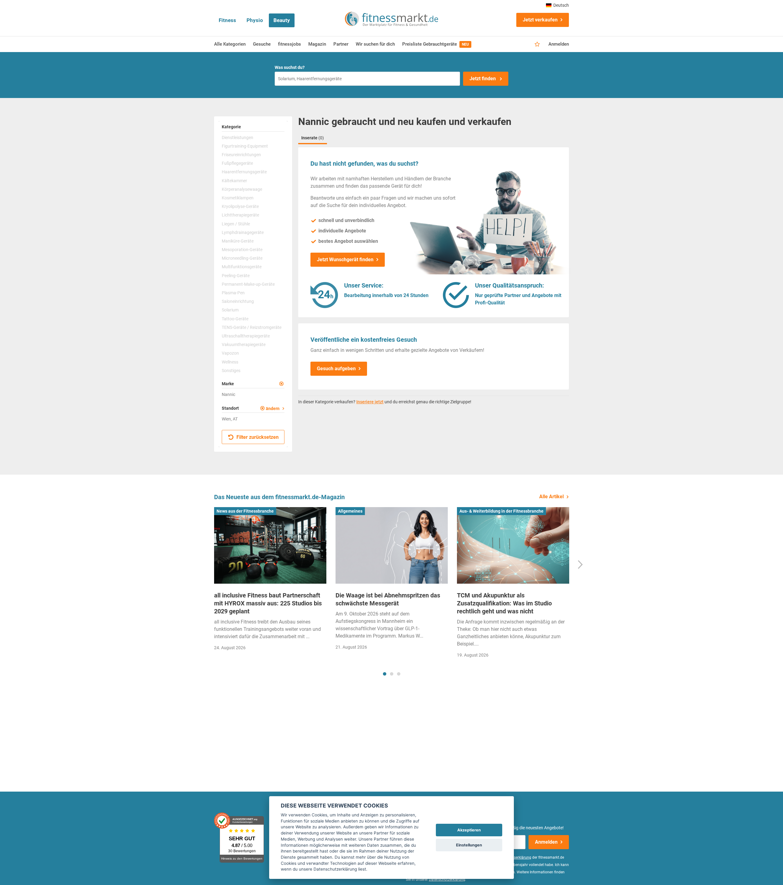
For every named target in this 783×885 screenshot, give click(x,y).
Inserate (312, 137)
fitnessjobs (289, 44)
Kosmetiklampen (238, 197)
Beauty (281, 20)
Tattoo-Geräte (235, 318)
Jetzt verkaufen (540, 20)
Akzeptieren (469, 830)
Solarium (230, 309)
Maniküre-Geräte (238, 241)
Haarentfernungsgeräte (244, 171)
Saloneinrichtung (238, 301)
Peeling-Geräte (236, 275)
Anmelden (558, 44)
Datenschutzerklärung (447, 879)
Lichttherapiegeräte (240, 215)
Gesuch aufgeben (336, 368)
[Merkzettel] (537, 44)
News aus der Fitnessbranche (245, 511)
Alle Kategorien (230, 44)
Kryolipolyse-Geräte (240, 206)
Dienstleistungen (237, 137)
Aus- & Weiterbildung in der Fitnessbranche (501, 511)
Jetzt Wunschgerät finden (345, 259)
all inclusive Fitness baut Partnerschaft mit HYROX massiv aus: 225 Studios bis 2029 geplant (268, 603)
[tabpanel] (270, 580)
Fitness (227, 20)
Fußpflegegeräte (237, 163)
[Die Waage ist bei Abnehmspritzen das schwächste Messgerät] (392, 545)
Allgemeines (350, 511)
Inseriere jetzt (370, 401)
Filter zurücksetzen (257, 437)
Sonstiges (231, 370)
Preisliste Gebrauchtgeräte (435, 44)
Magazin (317, 44)
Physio (255, 20)
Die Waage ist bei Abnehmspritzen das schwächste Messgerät (388, 599)
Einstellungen (469, 845)
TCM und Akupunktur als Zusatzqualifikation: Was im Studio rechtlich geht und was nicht (504, 603)
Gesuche (262, 44)
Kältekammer (234, 180)
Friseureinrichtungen (241, 154)
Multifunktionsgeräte (242, 266)
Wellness (230, 362)
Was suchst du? (290, 67)
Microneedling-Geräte (242, 258)
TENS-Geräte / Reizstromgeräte (251, 327)
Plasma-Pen (233, 292)
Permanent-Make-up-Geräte (248, 284)
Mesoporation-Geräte (242, 249)
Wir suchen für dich (375, 44)
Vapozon (230, 353)
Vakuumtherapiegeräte (243, 344)
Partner (340, 44)
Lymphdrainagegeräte (243, 232)
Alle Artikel (551, 496)
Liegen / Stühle (236, 223)
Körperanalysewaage (242, 189)
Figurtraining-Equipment (245, 146)
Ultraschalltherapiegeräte (246, 335)
